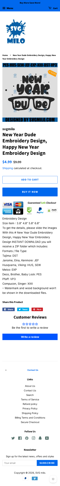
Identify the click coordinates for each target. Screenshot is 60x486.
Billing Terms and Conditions (30, 417)
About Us (30, 386)
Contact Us (30, 390)
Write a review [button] (30, 336)
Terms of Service (30, 399)
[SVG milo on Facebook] (20, 438)
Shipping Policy (30, 413)
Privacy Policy (30, 408)
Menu (9, 8)
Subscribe (47, 463)
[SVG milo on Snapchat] (40, 438)
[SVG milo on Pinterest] (26, 438)
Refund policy (30, 404)
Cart (55, 8)
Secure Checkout (30, 422)
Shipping (7, 168)
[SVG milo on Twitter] (13, 438)
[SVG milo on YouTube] (47, 438)
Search (30, 395)
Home (5, 55)
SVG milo (40, 472)
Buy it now (30, 192)
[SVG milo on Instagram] (33, 438)
